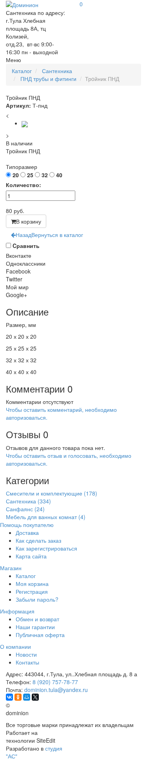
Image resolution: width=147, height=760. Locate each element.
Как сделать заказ (38, 540)
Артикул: (18, 105)
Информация (17, 611)
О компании (15, 646)
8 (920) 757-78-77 (55, 682)
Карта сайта (31, 556)
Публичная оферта (40, 635)
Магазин (11, 568)
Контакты (27, 662)
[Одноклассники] (18, 697)
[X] (35, 697)
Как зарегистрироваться (46, 548)
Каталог (26, 576)
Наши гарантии (35, 627)
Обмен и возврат (37, 619)
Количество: (23, 185)
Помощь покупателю (27, 525)
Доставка (27, 532)
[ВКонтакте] (9, 697)
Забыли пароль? (37, 599)
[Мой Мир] (26, 697)
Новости (26, 654)
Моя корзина (32, 583)
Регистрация (32, 591)
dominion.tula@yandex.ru (56, 690)
